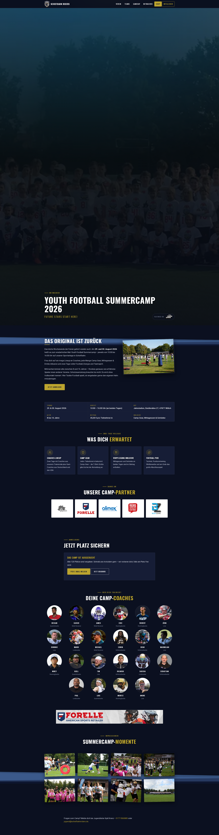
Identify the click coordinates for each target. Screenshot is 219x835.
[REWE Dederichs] (133, 508)
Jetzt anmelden (54, 387)
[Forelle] (86, 508)
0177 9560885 (100, 571)
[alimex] (109, 508)
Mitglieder (168, 4)
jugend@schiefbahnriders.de (76, 821)
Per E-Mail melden (79, 571)
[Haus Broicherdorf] (62, 508)
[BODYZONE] (157, 508)
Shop (158, 4)
